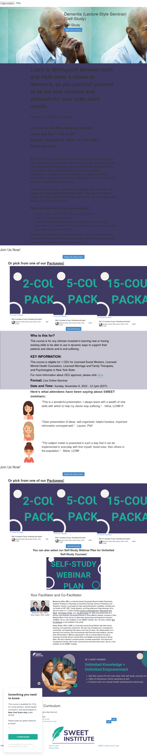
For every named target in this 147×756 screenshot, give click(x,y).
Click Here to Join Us (73, 30)
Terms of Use (54, 746)
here (100, 375)
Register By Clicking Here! (73, 257)
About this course (43, 719)
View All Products (73, 329)
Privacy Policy (54, 748)
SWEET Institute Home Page (108, 746)
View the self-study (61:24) (47, 721)
